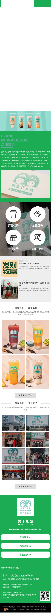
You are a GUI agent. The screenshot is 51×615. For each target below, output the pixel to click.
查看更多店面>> (25, 486)
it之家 (2, 12)
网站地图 (3, 614)
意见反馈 (20, 98)
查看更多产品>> (25, 395)
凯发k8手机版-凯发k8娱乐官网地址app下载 (18, 1)
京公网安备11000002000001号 (11, 100)
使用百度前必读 (11, 98)
